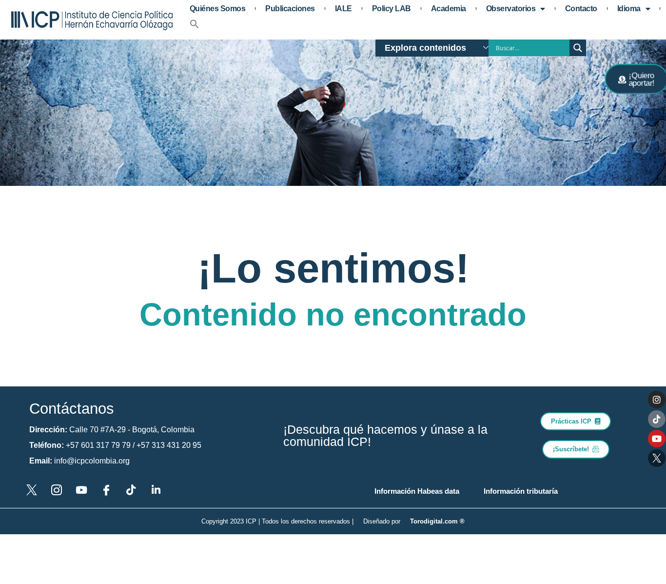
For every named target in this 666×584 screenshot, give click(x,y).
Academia (448, 9)
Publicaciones (290, 9)
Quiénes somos (218, 9)
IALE (343, 9)
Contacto (581, 9)
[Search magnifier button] (577, 48)
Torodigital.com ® (437, 521)
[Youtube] (657, 438)
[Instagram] (657, 399)
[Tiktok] (657, 419)
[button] (194, 24)
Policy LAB (391, 9)
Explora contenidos (425, 48)
